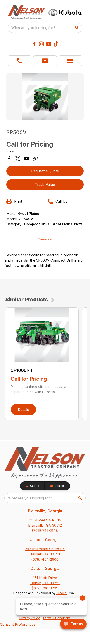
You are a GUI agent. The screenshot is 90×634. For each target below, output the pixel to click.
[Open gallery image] (45, 96)
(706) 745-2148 (45, 530)
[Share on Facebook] (9, 158)
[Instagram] (41, 43)
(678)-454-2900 (45, 559)
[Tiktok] (56, 43)
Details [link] (23, 409)
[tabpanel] (45, 97)
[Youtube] (48, 43)
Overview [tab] (45, 239)
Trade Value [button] (45, 184)
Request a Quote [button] (45, 171)
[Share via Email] (26, 158)
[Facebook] (34, 43)
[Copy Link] (35, 158)
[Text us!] (73, 624)
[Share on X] (17, 158)
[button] (19, 60)
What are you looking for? (33, 28)
